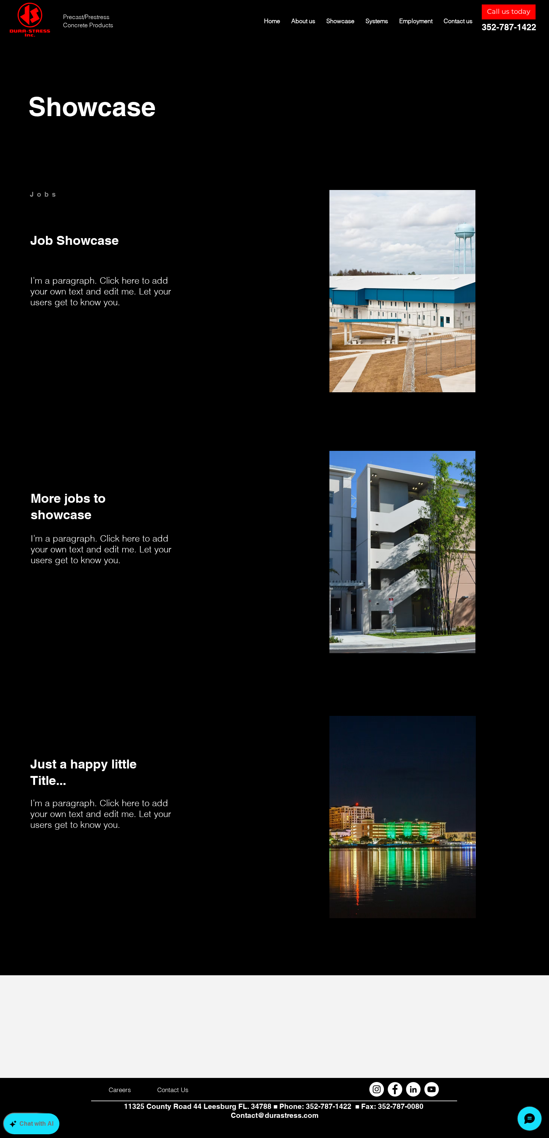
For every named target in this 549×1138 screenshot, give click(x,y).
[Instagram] (376, 1089)
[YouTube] (431, 1089)
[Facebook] (395, 1089)
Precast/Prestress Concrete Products (88, 21)
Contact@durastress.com (275, 1115)
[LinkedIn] (413, 1089)
